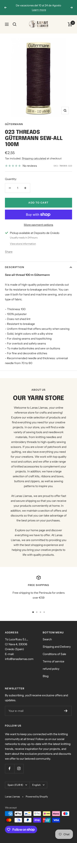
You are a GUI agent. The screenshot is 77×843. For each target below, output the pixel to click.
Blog (45, 676)
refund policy (51, 669)
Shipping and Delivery (57, 646)
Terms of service (53, 661)
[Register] (66, 710)
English (36, 784)
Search (47, 639)
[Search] (14, 24)
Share (9, 252)
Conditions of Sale (54, 654)
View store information (23, 243)
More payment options (38, 225)
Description (14, 267)
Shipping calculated (34, 158)
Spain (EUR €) (15, 784)
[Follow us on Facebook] (9, 768)
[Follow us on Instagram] (18, 768)
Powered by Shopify (37, 796)
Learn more (39, 9)
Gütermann (14, 124)
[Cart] (70, 24)
